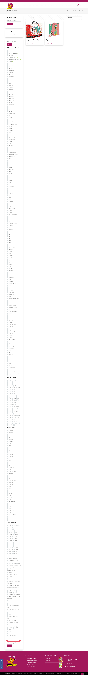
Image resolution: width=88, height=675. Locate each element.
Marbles (10, 240)
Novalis (10, 257)
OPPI (10, 266)
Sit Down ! (11, 320)
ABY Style (11, 74)
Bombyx (10, 102)
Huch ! (10, 171)
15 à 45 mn (11, 484)
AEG (10, 78)
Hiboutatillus (11, 169)
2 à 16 (10, 389)
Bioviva (10, 93)
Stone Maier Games (13, 331)
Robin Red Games (12, 305)
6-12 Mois (11, 530)
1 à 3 (18, 380)
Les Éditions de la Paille (13, 216)
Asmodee (11, 85)
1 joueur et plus (12, 396)
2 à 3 (16, 385)
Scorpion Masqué (12, 316)
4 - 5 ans (15, 538)
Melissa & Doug (12, 244)
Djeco (10, 122)
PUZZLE (10, 65)
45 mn (10, 499)
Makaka (10, 238)
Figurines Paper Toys (33, 40)
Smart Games (11, 326)
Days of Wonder (12, 119)
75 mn (10, 465)
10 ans (17, 549)
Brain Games (11, 104)
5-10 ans (15, 527)
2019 (10, 614)
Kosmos (10, 203)
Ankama (10, 81)
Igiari (10, 177)
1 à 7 (15, 398)
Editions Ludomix (12, 135)
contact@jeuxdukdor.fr (37, 1)
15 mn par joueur (12, 480)
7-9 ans (10, 545)
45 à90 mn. (11, 441)
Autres (10, 374)
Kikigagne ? (11, 201)
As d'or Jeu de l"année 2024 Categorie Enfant (13, 582)
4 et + (15, 393)
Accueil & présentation (31, 658)
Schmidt (10, 315)
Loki (10, 221)
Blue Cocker (11, 98)
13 (14, 525)
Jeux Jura (10, 184)
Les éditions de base (13, 214)
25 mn (10, 488)
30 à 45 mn (11, 491)
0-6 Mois (16, 529)
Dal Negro (11, 117)
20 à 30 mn (11, 454)
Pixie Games (11, 281)
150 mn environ (12, 501)
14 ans (15, 551)
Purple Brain (11, 292)
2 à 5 (10, 402)
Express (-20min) (12, 514)
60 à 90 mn (11, 447)
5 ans (16, 540)
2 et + (15, 383)
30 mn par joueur (12, 437)
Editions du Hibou (12, 134)
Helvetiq (10, 167)
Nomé (10, 603)
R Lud (10, 303)
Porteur (10, 369)
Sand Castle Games (13, 311)
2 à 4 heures (11, 505)
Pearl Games (11, 272)
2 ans (10, 525)
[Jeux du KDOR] (10, 5)
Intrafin (10, 180)
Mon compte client (70, 1)
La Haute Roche (12, 208)
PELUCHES (11, 63)
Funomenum (11, 147)
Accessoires (11, 371)
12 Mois (17, 530)
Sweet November (12, 341)
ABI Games (11, 66)
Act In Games (11, 70)
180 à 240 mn (11, 503)
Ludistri (10, 227)
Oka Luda (11, 260)
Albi (9, 79)
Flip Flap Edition (12, 139)
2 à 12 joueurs (17, 406)
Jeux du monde (12, 186)
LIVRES (10, 61)
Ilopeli (10, 178)
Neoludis (10, 253)
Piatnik (10, 279)
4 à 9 (10, 419)
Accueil (63, 10)
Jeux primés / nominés (13, 372)
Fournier (10, 141)
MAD (10, 236)
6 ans (16, 542)
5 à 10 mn (11, 506)
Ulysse (10, 352)
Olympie (10, 264)
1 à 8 (19, 398)
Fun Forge (11, 145)
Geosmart (11, 158)
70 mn (10, 449)
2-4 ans (10, 534)
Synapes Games (12, 343)
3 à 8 (19, 415)
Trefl (10, 350)
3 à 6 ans (16, 536)
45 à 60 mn (11, 462)
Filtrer (9, 44)
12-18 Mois (11, 532)
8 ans (16, 545)
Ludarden (11, 225)
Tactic (10, 344)
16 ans (10, 553)
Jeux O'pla (11, 191)
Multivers (11, 249)
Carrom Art (11, 106)
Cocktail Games (12, 113)
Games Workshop (12, 152)
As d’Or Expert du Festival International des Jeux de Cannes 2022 (13, 587)
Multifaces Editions (13, 247)
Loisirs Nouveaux (12, 219)
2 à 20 (10, 408)
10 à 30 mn (11, 477)
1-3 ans (17, 532)
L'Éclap (10, 210)
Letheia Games (12, 212)
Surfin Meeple (11, 337)
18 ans (15, 553)
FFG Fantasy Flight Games (14, 137)
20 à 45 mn (11, 434)
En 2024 (10, 592)
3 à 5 (16, 413)
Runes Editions (12, 190)
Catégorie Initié (12, 590)
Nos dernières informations (33, 662)
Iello (10, 175)
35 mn (10, 460)
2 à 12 (10, 406)
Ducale (10, 126)
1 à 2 (13, 380)
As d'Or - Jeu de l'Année (13, 558)
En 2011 (19, 590)
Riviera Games (12, 302)
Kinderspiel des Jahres (13, 622)
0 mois (10, 529)
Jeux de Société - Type (13, 367)
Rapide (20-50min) (12, 516)
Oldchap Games (12, 262)
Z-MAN (10, 361)
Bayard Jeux (11, 89)
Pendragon (11, 275)
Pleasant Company (13, 288)
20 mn (10, 486)
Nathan (10, 251)
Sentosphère (11, 318)
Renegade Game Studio (14, 298)
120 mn (10, 450)
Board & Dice (11, 100)
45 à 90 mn (11, 439)
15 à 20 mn (11, 430)
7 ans (16, 544)
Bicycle (10, 50)
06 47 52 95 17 (28, 1)
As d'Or (10, 572)
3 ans (10, 536)
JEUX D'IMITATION (13, 53)
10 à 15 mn (11, 473)
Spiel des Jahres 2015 (13, 613)
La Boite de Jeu (12, 206)
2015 (10, 563)
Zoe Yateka (11, 365)
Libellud (10, 218)
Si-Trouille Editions (12, 324)
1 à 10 (10, 400)
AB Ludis (10, 68)
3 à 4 (15, 389)
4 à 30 (15, 421)
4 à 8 (18, 417)
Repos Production (12, 300)
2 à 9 (19, 387)
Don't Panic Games (13, 124)
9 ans (10, 547)
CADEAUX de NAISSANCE (14, 59)
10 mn (10, 469)
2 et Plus (10, 385)
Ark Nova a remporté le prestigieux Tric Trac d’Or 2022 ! (13, 569)
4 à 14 (18, 395)
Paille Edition (11, 270)
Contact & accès (30, 664)
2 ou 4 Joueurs (12, 387)
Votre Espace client (31, 666)
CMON (10, 111)
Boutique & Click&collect (32, 660)
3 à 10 (10, 410)
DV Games (11, 130)
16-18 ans (11, 549)
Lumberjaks (11, 232)
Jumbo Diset (11, 193)
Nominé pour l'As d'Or (13, 560)
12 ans (10, 551)
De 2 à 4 (16, 411)
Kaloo (10, 197)
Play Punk (11, 287)
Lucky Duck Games (13, 223)
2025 (19, 563)
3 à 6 (10, 415)
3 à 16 (10, 391)
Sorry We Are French (13, 330)
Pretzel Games (12, 290)
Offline (10, 259)
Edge (10, 132)
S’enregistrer (79, 1)
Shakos (10, 322)
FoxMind (10, 143)
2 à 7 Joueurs (11, 404)
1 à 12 (15, 382)
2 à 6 (15, 402)
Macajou (10, 234)
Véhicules (11, 55)
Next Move (11, 255)
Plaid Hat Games (12, 283)
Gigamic (10, 160)
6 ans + (10, 544)
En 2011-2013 (11, 633)
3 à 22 (15, 391)
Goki (10, 162)
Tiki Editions (11, 348)
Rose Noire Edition (13, 307)
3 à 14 (10, 411)
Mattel (10, 242)
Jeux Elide (11, 188)
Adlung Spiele (11, 76)
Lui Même (11, 231)
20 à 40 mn (11, 432)
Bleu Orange (11, 96)
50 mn (10, 445)
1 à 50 (10, 383)
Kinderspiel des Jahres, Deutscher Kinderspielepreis (12, 624)
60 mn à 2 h (11, 510)
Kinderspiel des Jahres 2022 (14, 594)
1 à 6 (10, 398)
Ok (82, 674)
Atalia (10, 83)
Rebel (10, 296)
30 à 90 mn (11, 435)
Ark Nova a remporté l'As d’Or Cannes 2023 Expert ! (14, 566)
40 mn (10, 495)
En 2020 (16, 627)
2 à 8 (15, 408)
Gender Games (12, 156)
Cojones (10, 115)
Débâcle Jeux (11, 121)
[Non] (86, 673)
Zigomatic (11, 359)
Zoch (10, 363)
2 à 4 (18, 400)
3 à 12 (15, 410)
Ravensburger (11, 294)
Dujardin (10, 128)
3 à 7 (15, 415)
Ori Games (11, 268)
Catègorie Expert (12, 620)
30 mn (10, 490)
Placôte (10, 285)
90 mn (10, 512)
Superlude (11, 333)
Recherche (10, 24)
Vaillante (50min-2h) (13, 518)
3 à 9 (10, 417)
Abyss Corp (11, 72)
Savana (10, 313)
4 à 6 (10, 393)
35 (9, 458)
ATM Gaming (11, 87)
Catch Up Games (12, 107)
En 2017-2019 (11, 629)
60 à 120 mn (11, 463)
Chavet (10, 109)
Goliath (10, 163)
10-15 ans (16, 547)
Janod (10, 182)
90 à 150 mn (11, 467)
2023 (15, 563)
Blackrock (11, 94)
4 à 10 (15, 419)
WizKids (10, 358)
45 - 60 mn (11, 497)
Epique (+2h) (11, 519)
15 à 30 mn (11, 482)
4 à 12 (10, 421)
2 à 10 (18, 404)
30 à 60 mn (11, 493)
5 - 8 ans (10, 542)
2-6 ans (16, 534)
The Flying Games (12, 346)
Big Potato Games (12, 91)
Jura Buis (10, 195)
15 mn (10, 478)
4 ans (10, 538)
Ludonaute (11, 229)
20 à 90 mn (11, 456)
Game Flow (11, 150)
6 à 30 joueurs (12, 395)
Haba (10, 165)
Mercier (10, 246)
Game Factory (12, 149)
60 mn (10, 508)
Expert (16, 592)
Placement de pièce (13, 52)
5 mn (10, 443)
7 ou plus (11, 424)
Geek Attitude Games (13, 154)
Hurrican (10, 173)
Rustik (10, 309)
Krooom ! (11, 205)
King (10, 199)
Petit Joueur (11, 277)
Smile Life (11, 328)
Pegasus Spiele (12, 274)
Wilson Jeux (11, 356)
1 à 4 (10, 382)
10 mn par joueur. (12, 471)
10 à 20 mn (11, 475)
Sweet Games (12, 339)
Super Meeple (11, 335)
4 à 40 (10, 423)
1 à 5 (19, 396)
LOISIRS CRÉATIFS (12, 57)
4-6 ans (10, 540)
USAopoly (11, 354)
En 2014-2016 (11, 631)
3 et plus (10, 413)
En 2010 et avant (12, 635)
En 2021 (10, 627)
